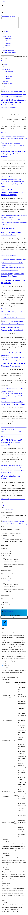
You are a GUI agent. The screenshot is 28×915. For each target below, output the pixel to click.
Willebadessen (9, 71)
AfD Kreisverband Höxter (17, 521)
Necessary (6, 665)
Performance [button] (5, 853)
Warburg (8, 78)
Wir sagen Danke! (11, 231)
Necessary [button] (4, 663)
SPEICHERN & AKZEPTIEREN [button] (10, 912)
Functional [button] (5, 839)
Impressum (6, 610)
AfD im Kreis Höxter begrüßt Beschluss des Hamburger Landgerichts (11, 442)
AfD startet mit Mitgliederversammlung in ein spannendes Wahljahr (12, 192)
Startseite (5, 64)
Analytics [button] (4, 867)
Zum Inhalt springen (6, 1)
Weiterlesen (14, 138)
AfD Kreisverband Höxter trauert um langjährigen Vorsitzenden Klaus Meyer (13, 153)
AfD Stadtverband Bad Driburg (18, 524)
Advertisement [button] (6, 883)
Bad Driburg (9, 76)
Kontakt (5, 612)
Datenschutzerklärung (9, 611)
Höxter (7, 73)
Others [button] (3, 900)
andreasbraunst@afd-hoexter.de (9, 580)
